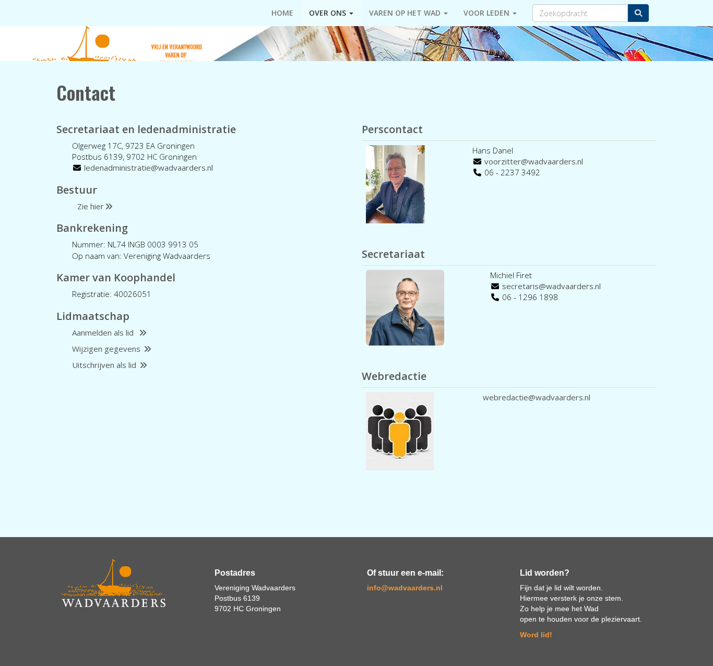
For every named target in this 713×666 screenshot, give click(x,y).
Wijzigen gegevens (107, 348)
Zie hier (90, 206)
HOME (282, 13)
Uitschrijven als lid (105, 365)
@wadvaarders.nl (148, 167)
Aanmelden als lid (105, 332)
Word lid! (536, 635)
